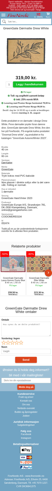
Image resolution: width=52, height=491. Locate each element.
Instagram (26, 438)
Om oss (26, 404)
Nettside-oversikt (26, 408)
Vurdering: (10, 338)
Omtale (5, 320)
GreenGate (7, 169)
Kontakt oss (26, 401)
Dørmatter (6, 162)
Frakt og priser (26, 397)
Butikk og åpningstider (26, 412)
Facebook (26, 434)
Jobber (26, 416)
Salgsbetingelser (26, 425)
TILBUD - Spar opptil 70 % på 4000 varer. (25, 6)
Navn (4, 347)
